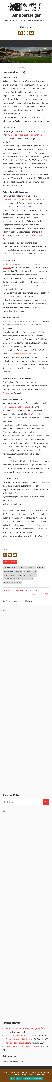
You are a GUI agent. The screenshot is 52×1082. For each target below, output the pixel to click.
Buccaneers (8, 571)
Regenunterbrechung (12, 582)
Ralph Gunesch (27, 579)
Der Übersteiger (26, 15)
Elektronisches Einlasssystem (15, 575)
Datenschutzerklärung (33, 1078)
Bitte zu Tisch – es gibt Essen (17, 1042)
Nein (19, 1078)
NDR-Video (32, 414)
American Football (19, 568)
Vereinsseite (8, 393)
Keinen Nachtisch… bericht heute (19, 1039)
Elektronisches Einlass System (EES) (18, 199)
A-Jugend (6, 568)
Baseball (40, 568)
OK (12, 1078)
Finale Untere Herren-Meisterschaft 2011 (21, 590)
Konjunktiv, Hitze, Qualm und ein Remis (22, 1046)
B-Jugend (32, 568)
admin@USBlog (20, 68)
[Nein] (49, 1075)
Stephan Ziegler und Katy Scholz (16, 407)
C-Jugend (18, 571)
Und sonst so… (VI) (40, 594)
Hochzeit (32, 575)
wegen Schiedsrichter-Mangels (22, 353)
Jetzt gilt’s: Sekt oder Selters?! (18, 1035)
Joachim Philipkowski (11, 579)
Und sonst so (9, 561)
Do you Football (29, 571)
